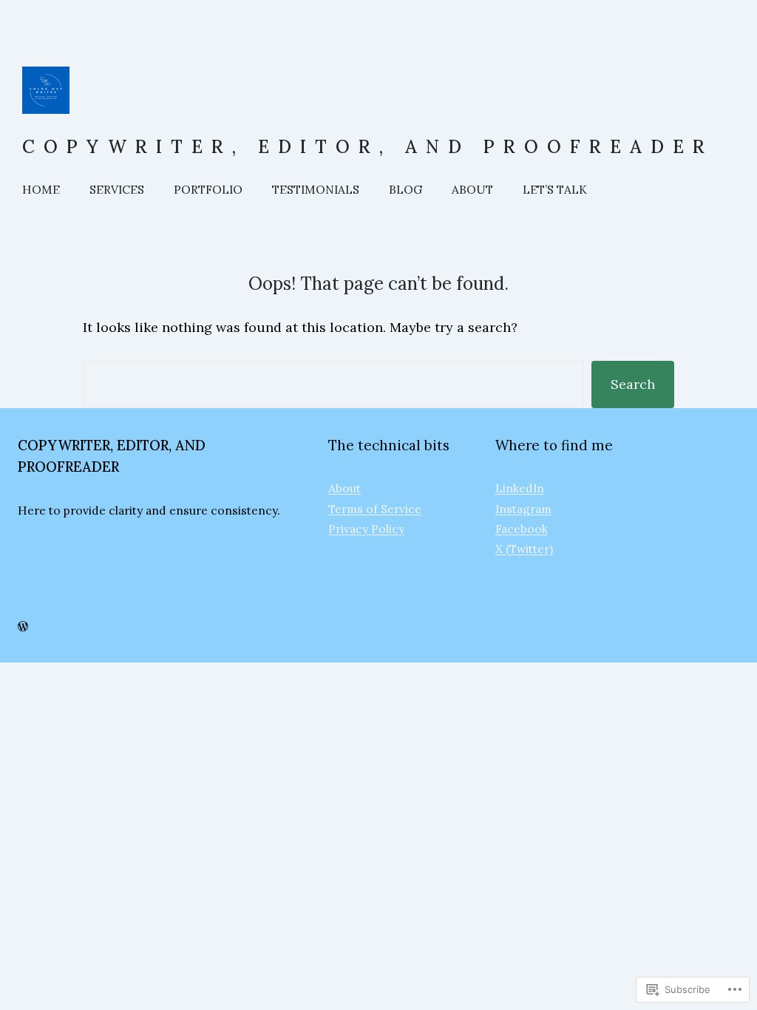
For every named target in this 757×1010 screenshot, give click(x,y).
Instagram (523, 508)
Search (633, 384)
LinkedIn (519, 488)
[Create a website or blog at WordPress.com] (23, 627)
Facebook (521, 528)
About (344, 488)
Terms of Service (374, 508)
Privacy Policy (366, 528)
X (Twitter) (524, 548)
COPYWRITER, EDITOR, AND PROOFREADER (367, 146)
